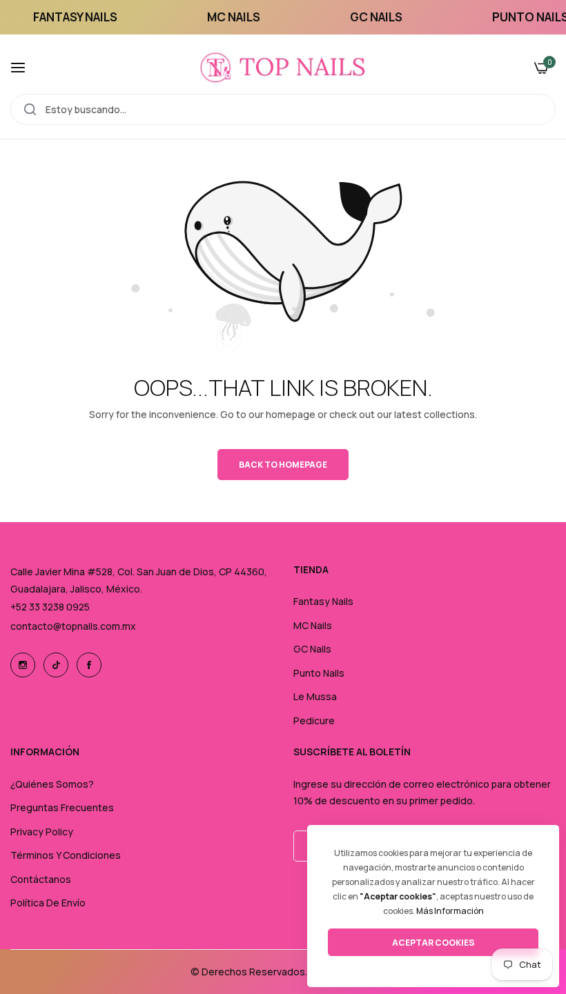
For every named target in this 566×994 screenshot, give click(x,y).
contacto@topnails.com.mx (73, 626)
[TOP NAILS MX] (283, 67)
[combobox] (283, 109)
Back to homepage (283, 464)
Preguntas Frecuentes (62, 807)
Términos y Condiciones (65, 855)
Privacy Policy (41, 831)
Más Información (450, 911)
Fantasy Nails (323, 601)
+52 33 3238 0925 (50, 606)
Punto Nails (318, 672)
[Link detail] (22, 665)
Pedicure (314, 720)
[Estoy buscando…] (30, 109)
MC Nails (312, 625)
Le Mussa (315, 696)
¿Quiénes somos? (52, 784)
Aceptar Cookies (433, 942)
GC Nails (312, 648)
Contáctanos (40, 879)
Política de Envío (48, 902)
